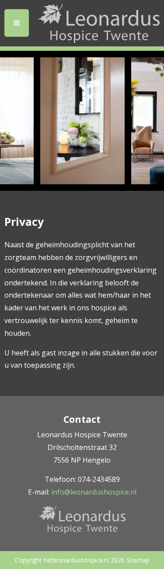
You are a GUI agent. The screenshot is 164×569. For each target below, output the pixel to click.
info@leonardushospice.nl (93, 492)
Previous (21, 120)
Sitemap (138, 560)
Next (142, 120)
